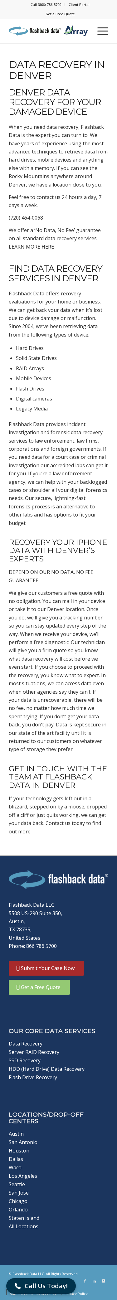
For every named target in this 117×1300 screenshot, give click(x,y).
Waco (15, 1167)
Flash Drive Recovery (33, 1077)
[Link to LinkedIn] (94, 1281)
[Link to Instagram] (103, 1281)
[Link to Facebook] (85, 1281)
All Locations (23, 1226)
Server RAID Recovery (34, 1052)
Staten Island (24, 1218)
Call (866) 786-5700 (46, 4)
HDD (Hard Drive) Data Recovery (47, 1068)
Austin (16, 1133)
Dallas (16, 1159)
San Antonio (23, 1142)
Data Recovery (25, 1043)
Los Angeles (23, 1175)
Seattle (17, 1184)
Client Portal (79, 4)
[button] (41, 1286)
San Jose (19, 1192)
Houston (19, 1150)
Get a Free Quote (60, 14)
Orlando (18, 1209)
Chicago (18, 1201)
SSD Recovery (25, 1060)
